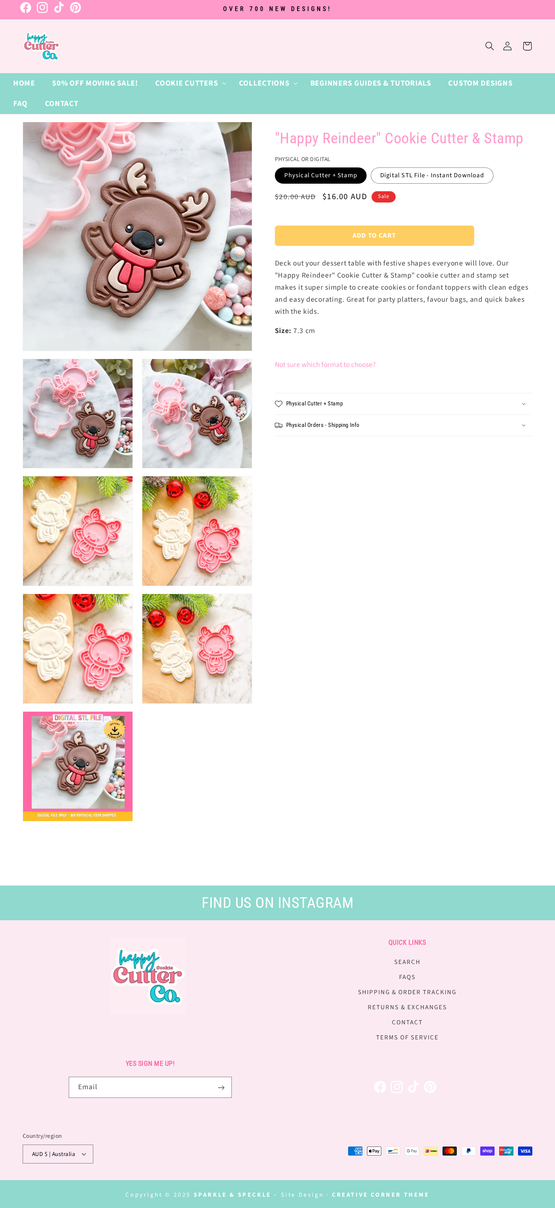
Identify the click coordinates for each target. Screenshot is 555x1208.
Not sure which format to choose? (325, 364)
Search (407, 962)
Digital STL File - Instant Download (432, 175)
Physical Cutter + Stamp (321, 175)
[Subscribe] (221, 1087)
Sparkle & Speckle (232, 1195)
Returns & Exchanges (407, 1007)
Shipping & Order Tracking (407, 992)
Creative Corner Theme (381, 1195)
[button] (188, 83)
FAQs (407, 977)
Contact (407, 1022)
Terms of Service (407, 1037)
